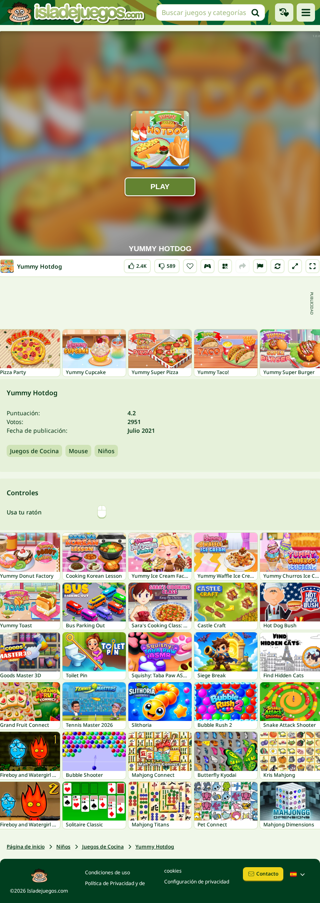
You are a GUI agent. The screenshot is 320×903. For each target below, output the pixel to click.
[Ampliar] (295, 266)
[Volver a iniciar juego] (277, 266)
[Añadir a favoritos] (190, 266)
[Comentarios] (260, 266)
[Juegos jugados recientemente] (284, 12)
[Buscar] (255, 12)
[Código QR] (225, 266)
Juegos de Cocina (34, 451)
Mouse (78, 451)
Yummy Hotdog (154, 846)
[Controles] (207, 266)
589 (167, 264)
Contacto (267, 873)
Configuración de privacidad (196, 881)
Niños (106, 451)
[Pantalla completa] (312, 266)
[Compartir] (242, 266)
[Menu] (306, 12)
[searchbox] (210, 12)
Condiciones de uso (107, 872)
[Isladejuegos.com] (75, 12)
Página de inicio (26, 846)
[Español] (298, 874)
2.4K (137, 264)
